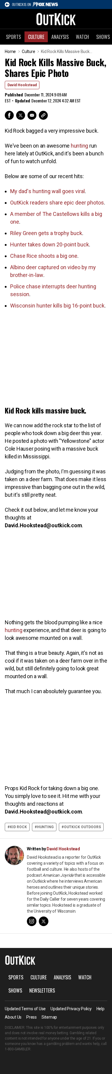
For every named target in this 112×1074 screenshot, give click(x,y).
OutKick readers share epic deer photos (57, 202)
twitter (43, 921)
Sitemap (49, 1017)
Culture (36, 36)
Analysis (60, 36)
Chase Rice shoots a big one (43, 256)
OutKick (56, 19)
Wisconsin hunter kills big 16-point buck (57, 305)
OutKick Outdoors (82, 827)
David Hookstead (22, 85)
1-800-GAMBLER (17, 1049)
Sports (13, 36)
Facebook (9, 115)
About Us (13, 1017)
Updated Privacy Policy (71, 1008)
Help (100, 1008)
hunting (79, 146)
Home (10, 51)
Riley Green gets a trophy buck (46, 233)
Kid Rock (18, 827)
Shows (15, 990)
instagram (31, 921)
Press (31, 1017)
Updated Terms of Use (25, 1008)
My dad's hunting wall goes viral (47, 191)
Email (31, 115)
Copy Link (43, 115)
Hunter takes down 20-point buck (49, 244)
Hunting (45, 827)
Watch (82, 36)
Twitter (20, 115)
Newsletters (42, 990)
